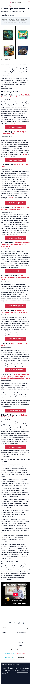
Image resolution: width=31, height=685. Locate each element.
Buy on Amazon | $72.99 (16, 238)
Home (2, 6)
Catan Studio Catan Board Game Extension (15, 96)
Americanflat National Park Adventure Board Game (14, 311)
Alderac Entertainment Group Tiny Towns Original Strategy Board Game (15, 244)
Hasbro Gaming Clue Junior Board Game (14, 133)
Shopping (8, 6)
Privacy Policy (20, 639)
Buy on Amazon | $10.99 (16, 369)
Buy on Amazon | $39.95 (16, 447)
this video (13, 123)
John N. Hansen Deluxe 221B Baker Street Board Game (15, 277)
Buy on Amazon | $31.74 (16, 410)
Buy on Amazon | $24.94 (16, 271)
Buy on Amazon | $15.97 (16, 160)
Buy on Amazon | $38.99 (16, 305)
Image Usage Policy (21, 632)
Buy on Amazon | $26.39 (16, 127)
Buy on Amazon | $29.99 (16, 338)
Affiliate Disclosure (21, 635)
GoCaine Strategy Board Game (14, 416)
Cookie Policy (20, 645)
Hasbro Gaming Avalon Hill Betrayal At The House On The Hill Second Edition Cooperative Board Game (15, 376)
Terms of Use (20, 642)
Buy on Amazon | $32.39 (16, 203)
